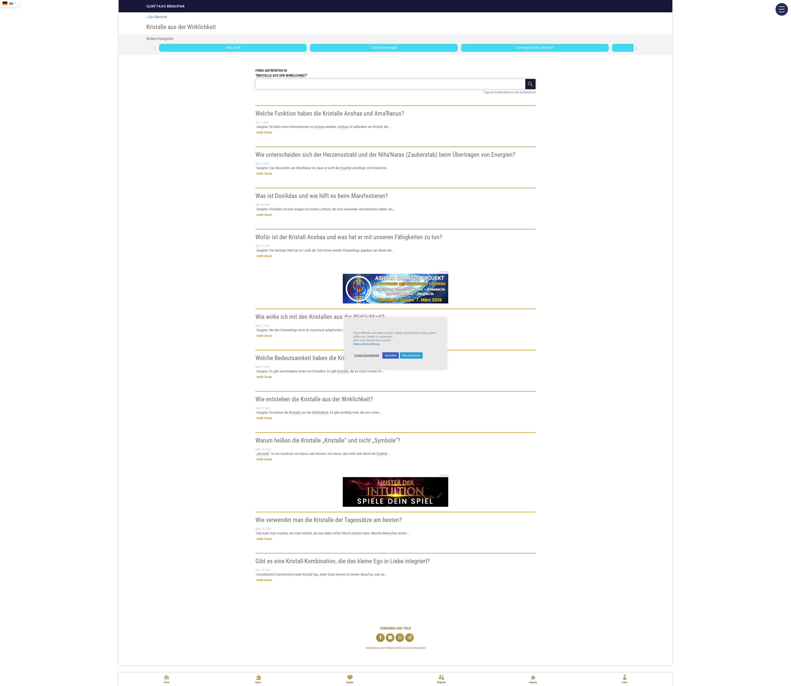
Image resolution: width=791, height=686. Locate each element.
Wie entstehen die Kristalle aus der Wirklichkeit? (314, 399)
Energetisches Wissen (535, 48)
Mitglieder (441, 682)
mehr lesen (264, 132)
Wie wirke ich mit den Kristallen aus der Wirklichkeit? (320, 316)
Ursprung (533, 682)
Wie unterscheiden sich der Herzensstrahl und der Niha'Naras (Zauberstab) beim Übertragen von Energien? (385, 154)
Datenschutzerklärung (366, 344)
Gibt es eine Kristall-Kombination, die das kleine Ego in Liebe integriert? (342, 561)
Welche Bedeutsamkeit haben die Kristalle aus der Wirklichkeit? (332, 358)
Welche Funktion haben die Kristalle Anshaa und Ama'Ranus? (329, 113)
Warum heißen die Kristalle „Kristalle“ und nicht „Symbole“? (327, 440)
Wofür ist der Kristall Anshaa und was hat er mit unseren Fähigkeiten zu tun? (348, 237)
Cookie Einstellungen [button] (366, 355)
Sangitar (349, 682)
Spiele (258, 682)
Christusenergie (384, 48)
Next (637, 48)
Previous (154, 48)
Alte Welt (233, 48)
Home (166, 682)
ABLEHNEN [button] (390, 355)
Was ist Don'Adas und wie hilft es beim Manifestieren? (321, 195)
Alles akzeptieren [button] (411, 355)
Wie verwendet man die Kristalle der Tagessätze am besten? (328, 519)
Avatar (624, 682)
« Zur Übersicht (156, 17)
